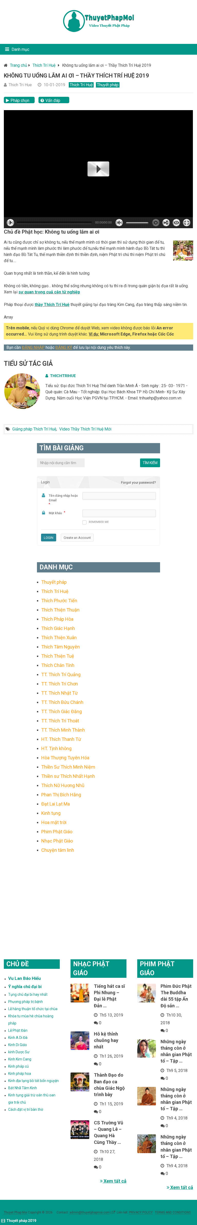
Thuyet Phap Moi (15, 1212)
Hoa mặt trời (53, 822)
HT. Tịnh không (56, 748)
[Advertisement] (98, 900)
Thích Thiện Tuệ (57, 656)
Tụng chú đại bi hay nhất (27, 994)
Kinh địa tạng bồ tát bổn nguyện (33, 1081)
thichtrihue (63, 376)
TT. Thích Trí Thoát (60, 720)
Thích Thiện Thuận (60, 609)
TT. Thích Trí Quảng (61, 674)
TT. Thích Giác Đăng (61, 711)
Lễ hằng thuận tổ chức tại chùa (32, 1009)
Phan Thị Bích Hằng (61, 794)
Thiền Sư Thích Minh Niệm (68, 767)
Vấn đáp (52, 100)
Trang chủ (18, 65)
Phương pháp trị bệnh (25, 1002)
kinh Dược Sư (18, 1052)
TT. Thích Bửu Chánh (62, 702)
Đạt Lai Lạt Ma (55, 804)
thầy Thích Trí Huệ (52, 304)
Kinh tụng (51, 813)
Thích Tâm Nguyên (60, 646)
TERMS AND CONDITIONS (173, 1212)
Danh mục (20, 49)
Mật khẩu (55, 513)
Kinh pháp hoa (19, 1073)
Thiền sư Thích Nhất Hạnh (68, 776)
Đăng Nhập (33, 347)
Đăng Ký (63, 347)
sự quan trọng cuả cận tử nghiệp (49, 292)
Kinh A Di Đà (17, 1038)
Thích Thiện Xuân (59, 637)
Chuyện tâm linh (57, 850)
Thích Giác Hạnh (58, 628)
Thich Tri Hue (20, 84)
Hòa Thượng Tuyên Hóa (65, 757)
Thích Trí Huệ (44, 65)
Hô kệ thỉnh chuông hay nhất (106, 1040)
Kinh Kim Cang (19, 1059)
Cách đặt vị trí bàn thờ (25, 1109)
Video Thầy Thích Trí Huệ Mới (85, 429)
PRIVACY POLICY (141, 1212)
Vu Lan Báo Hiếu (24, 978)
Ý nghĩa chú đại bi (25, 986)
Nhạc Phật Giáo (57, 841)
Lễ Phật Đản (17, 1030)
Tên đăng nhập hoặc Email (63, 498)
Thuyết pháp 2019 (21, 1221)
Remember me (99, 522)
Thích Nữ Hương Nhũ (62, 785)
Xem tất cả (114, 1181)
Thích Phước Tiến (59, 600)
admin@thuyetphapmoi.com (90, 1212)
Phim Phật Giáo (56, 831)
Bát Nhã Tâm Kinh (22, 1088)
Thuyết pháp (108, 84)
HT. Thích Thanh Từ (61, 739)
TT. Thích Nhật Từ (59, 693)
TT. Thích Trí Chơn (59, 683)
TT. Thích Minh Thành (63, 730)
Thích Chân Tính (57, 665)
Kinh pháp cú (18, 1066)
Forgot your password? (138, 482)
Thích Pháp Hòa (57, 619)
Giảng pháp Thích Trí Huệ (34, 429)
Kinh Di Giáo (17, 1045)
